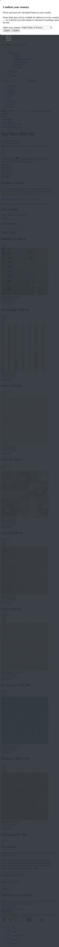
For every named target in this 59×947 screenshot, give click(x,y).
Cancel (7, 30)
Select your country (11, 27)
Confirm (16, 30)
